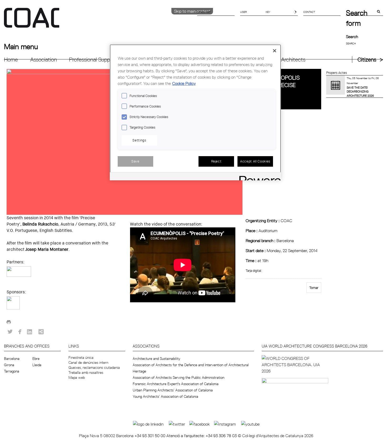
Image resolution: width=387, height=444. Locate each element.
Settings (139, 140)
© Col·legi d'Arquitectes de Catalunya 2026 (275, 435)
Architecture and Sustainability (156, 358)
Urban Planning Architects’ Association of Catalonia (173, 390)
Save (135, 161)
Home (11, 59)
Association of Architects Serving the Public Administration (178, 377)
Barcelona (11, 358)
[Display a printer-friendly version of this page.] (9, 323)
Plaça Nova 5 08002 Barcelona (107, 435)
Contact (309, 12)
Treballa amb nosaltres (85, 372)
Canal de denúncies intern (88, 362)
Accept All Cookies (255, 161)
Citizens (367, 59)
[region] (195, 112)
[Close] (274, 51)
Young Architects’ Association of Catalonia (165, 396)
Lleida (36, 365)
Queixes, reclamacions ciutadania (94, 367)
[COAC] (99, 21)
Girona (9, 365)
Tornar (313, 287)
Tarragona (11, 371)
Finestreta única (80, 357)
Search (352, 36)
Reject (216, 161)
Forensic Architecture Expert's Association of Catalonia (176, 383)
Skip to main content (192, 11)
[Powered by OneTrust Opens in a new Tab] (258, 177)
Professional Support (93, 59)
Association (43, 59)
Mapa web (76, 377)
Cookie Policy (184, 83)
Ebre (35, 358)
